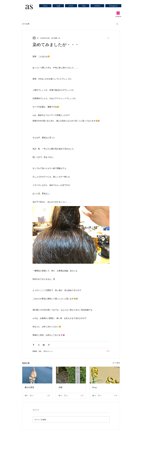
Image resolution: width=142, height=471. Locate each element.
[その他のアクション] (108, 38)
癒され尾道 (29, 387)
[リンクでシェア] (49, 345)
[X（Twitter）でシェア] (39, 345)
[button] (117, 24)
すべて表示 (116, 363)
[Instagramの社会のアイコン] (118, 13)
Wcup (94, 387)
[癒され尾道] (37, 375)
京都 (60, 387)
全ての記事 (25, 24)
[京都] (71, 375)
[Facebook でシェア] (34, 345)
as (27, 5)
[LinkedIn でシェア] (44, 345)
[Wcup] (105, 375)
